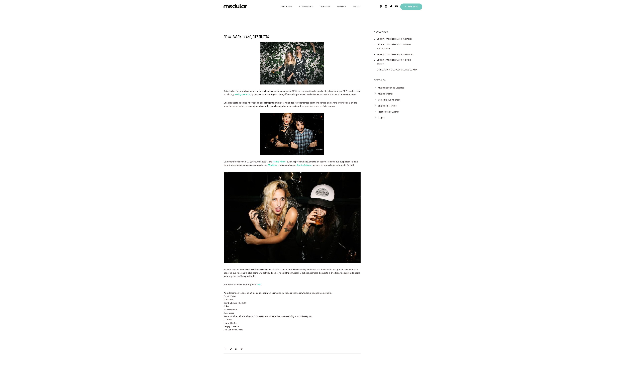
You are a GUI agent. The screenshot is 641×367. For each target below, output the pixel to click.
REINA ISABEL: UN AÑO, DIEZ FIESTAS (246, 36)
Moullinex (272, 165)
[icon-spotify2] (381, 6)
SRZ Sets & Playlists (387, 106)
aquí (259, 284)
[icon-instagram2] (387, 6)
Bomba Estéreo (304, 165)
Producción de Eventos (388, 112)
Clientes (325, 6)
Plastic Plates (279, 161)
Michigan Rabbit (243, 94)
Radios (381, 118)
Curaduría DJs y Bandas (389, 100)
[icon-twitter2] (392, 6)
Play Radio (413, 6)
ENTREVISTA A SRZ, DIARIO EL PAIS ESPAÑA (397, 70)
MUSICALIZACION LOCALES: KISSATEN (394, 39)
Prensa (341, 6)
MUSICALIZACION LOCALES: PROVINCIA (395, 54)
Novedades (306, 6)
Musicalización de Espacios (391, 88)
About (357, 6)
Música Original (385, 94)
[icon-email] (397, 6)
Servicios (286, 6)
